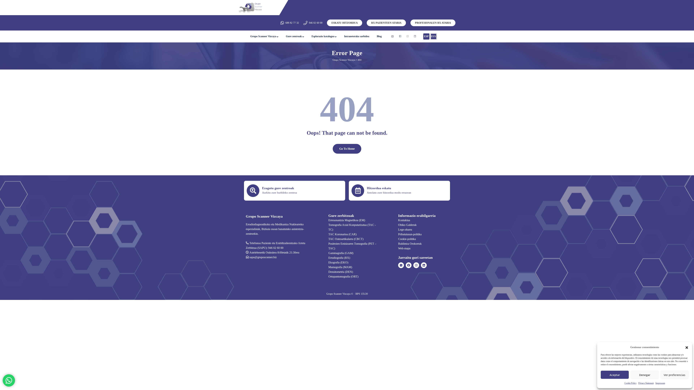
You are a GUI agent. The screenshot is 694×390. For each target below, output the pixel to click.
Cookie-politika (407, 238)
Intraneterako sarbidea (356, 36)
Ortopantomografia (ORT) (343, 276)
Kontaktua (404, 220)
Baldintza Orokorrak (410, 243)
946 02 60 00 (315, 22)
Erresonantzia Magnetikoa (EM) (346, 220)
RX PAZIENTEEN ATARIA (386, 22)
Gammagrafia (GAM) (340, 253)
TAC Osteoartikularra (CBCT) (345, 238)
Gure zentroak (294, 36)
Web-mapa (404, 248)
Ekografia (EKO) (338, 262)
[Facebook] (409, 265)
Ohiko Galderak (407, 224)
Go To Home (347, 148)
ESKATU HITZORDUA (344, 22)
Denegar (644, 375)
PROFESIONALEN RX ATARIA (433, 22)
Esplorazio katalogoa (323, 36)
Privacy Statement (646, 383)
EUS (433, 36)
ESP (426, 36)
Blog (379, 36)
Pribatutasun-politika (410, 234)
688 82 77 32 (292, 22)
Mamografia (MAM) (340, 267)
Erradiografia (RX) (339, 257)
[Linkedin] (424, 265)
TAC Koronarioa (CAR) (342, 234)
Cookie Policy (630, 383)
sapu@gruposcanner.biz (263, 257)
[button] (687, 347)
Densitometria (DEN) (340, 271)
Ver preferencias (674, 375)
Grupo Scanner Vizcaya (263, 36)
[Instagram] (416, 265)
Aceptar (615, 375)
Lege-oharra (405, 229)
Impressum (660, 383)
